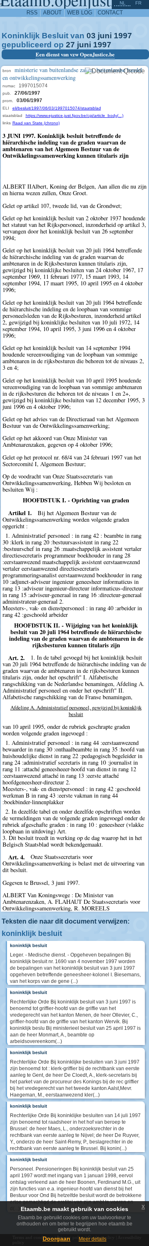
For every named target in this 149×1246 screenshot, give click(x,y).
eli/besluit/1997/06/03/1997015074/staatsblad (56, 108)
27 (70, 44)
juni (105, 35)
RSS (32, 12)
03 (91, 35)
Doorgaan (56, 1238)
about (52, 12)
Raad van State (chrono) (36, 123)
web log (79, 12)
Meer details (92, 1239)
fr (138, 2)
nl (122, 2)
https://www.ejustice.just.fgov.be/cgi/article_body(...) (74, 115)
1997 (123, 35)
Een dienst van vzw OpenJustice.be (75, 54)
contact (110, 12)
